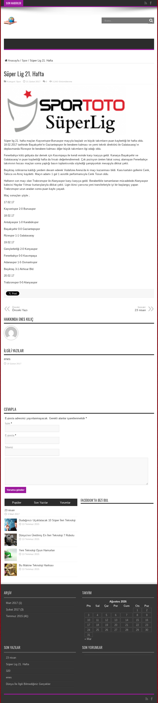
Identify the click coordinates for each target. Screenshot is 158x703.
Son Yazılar (41, 502)
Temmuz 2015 (14, 616)
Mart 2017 (12, 603)
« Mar (88, 638)
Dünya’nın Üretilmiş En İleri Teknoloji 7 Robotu (46, 535)
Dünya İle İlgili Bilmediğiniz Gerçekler (28, 684)
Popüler (16, 502)
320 (8, 670)
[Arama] (151, 20)
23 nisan (10, 510)
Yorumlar (65, 502)
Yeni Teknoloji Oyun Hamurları (37, 550)
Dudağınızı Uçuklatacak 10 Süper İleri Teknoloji (47, 520)
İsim (7, 423)
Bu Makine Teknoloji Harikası (36, 565)
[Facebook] (151, 3)
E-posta (9, 435)
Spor (24, 60)
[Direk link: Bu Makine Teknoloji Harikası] (11, 575)
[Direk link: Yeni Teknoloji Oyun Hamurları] (11, 560)
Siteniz (9, 447)
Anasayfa (13, 60)
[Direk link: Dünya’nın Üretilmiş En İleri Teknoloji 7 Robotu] (11, 545)
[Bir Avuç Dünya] (11, 23)
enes (7, 359)
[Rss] (146, 3)
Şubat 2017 (13, 609)
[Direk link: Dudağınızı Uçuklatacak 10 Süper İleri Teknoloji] (11, 530)
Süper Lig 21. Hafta (17, 664)
